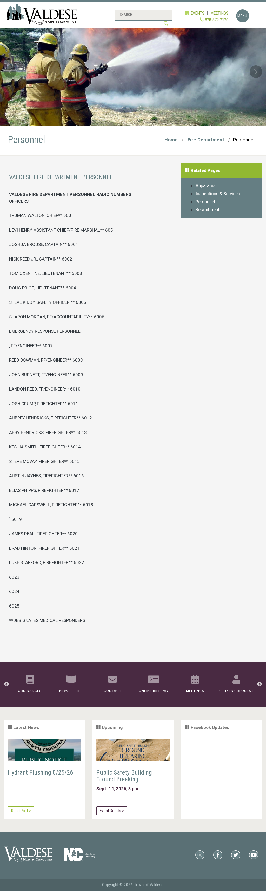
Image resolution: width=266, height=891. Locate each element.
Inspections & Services (218, 193)
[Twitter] (235, 854)
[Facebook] (217, 854)
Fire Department (206, 140)
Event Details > (112, 811)
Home (171, 140)
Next (255, 73)
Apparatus (206, 185)
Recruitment (208, 209)
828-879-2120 (216, 19)
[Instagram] (199, 854)
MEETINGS (219, 13)
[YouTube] (253, 854)
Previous (10, 73)
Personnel (205, 201)
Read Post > (21, 811)
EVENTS (197, 13)
